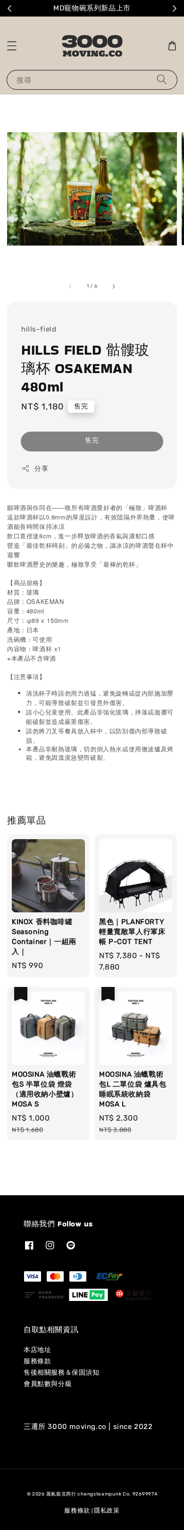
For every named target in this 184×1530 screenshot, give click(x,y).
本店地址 (37, 1350)
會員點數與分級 (48, 1384)
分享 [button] (41, 469)
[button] (11, 45)
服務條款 (37, 1361)
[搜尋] (162, 79)
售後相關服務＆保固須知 (62, 1372)
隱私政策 (107, 1510)
